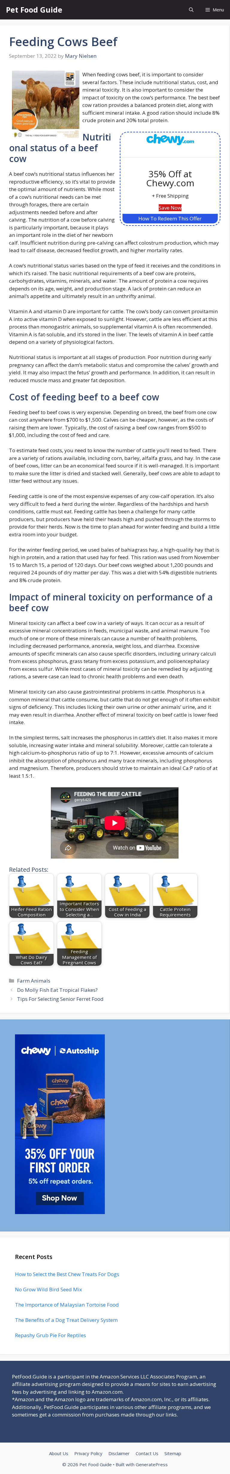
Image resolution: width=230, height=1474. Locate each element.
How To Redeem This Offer (170, 218)
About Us (58, 1453)
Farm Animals (33, 980)
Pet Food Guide (34, 9)
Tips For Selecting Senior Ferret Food (60, 998)
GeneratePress (152, 1464)
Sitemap (172, 1453)
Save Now (170, 207)
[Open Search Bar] (191, 9)
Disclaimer (119, 1453)
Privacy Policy (88, 1453)
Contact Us (147, 1453)
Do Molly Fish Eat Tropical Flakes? (57, 989)
